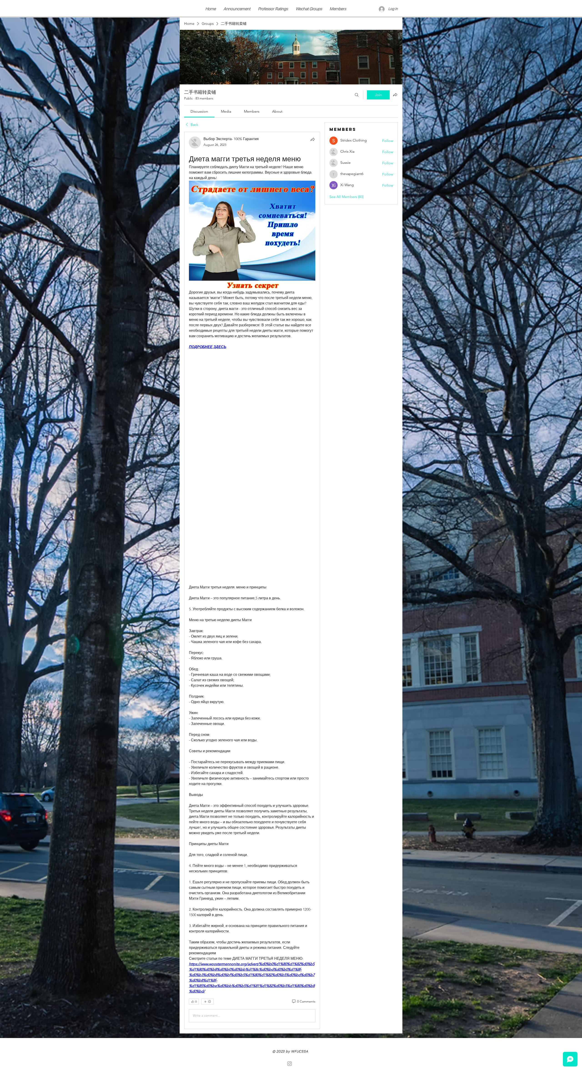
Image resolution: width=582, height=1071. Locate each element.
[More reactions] (207, 1002)
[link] (199, 111)
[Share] (312, 139)
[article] (252, 580)
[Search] (356, 94)
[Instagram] (289, 1064)
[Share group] (395, 94)
